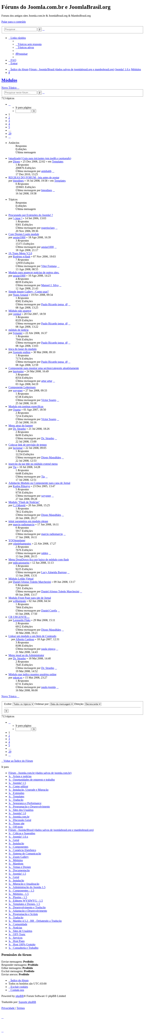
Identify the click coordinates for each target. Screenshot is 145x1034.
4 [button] (9, 123)
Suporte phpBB (27, 1002)
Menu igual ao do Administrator (26, 655)
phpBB (20, 995)
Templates (57, 161)
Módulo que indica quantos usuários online (32, 674)
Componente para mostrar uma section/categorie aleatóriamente (43, 368)
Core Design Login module (23, 234)
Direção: (79, 703)
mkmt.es (17, 677)
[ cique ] (17, 218)
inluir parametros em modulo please (28, 521)
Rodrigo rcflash (21, 256)
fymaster (17, 333)
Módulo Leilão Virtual (20, 578)
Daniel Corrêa (49, 610)
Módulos (9, 80)
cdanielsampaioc (22, 543)
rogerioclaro (48, 227)
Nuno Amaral (20, 294)
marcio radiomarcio (23, 524)
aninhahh (46, 171)
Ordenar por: (42, 703)
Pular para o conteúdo (13, 21)
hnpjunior (18, 371)
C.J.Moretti (19, 505)
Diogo (16, 161)
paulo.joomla (48, 687)
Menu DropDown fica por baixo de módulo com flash (38, 559)
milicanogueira (21, 562)
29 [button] (9, 133)
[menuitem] (29, 44)
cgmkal (17, 313)
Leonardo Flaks (21, 620)
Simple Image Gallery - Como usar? (28, 291)
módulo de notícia (18, 329)
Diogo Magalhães (51, 457)
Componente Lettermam (22, 387)
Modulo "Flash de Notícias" (24, 502)
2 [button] (9, 117)
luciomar (18, 447)
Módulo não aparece (19, 310)
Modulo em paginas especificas (25, 406)
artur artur (46, 380)
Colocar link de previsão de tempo (27, 444)
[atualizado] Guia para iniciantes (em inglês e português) (39, 158)
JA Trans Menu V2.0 (20, 253)
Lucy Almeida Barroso (54, 572)
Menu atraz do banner (20, 425)
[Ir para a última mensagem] (53, 171)
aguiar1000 (19, 237)
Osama (17, 409)
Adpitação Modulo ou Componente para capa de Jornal (39, 482)
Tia (14, 467)
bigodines (18, 180)
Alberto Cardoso (25, 639)
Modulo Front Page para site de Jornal (29, 597)
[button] (9, 104)
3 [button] (9, 120)
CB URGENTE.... (19, 616)
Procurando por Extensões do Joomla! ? (30, 215)
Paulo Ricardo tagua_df (54, 304)
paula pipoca (48, 648)
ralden (44, 553)
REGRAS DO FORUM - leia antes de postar (33, 177)
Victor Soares (48, 400)
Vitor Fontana (49, 266)
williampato (19, 601)
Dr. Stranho (19, 428)
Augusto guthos (21, 352)
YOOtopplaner (16, 540)
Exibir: (8, 703)
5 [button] (9, 127)
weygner (18, 390)
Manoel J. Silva (50, 285)
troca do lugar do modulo (22, 349)
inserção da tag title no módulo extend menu (33, 463)
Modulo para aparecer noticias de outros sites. (33, 272)
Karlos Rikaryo (21, 486)
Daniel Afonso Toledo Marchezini (32, 581)
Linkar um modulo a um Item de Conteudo (32, 636)
